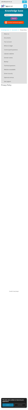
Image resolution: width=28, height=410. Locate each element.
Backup (6, 61)
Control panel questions (11, 50)
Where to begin (8, 46)
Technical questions (9, 65)
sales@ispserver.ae (6, 1)
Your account (8, 42)
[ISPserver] (7, 6)
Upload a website (9, 54)
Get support (7, 81)
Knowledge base (5, 30)
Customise (20, 405)
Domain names (8, 57)
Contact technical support (15, 22)
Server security (8, 73)
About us (6, 34)
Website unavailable (9, 69)
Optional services (9, 77)
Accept (7, 405)
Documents (14, 30)
